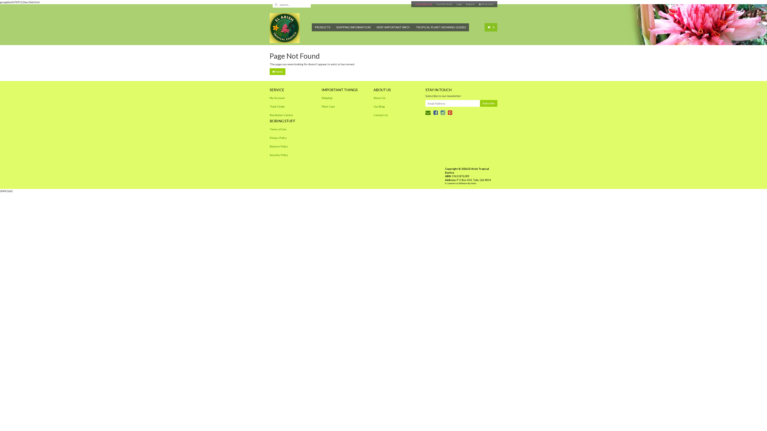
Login (459, 4)
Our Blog (379, 106)
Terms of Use (278, 129)
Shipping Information (353, 27)
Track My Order (444, 4)
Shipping (327, 98)
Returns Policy (279, 146)
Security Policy (279, 155)
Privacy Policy (278, 137)
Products (322, 27)
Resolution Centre (281, 115)
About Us (379, 98)
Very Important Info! (393, 27)
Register (470, 4)
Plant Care (328, 106)
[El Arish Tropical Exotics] (285, 27)
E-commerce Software (456, 183)
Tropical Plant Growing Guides (441, 27)
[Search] (276, 5)
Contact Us (381, 115)
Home (279, 71)
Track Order (277, 106)
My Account (277, 98)
